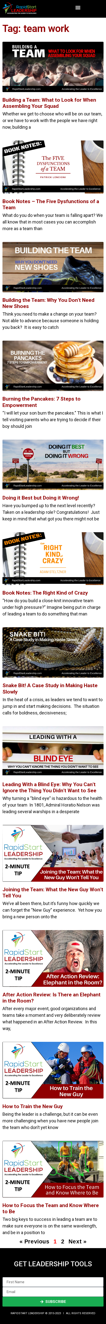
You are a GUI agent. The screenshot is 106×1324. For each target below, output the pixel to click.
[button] (78, 7)
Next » (78, 1241)
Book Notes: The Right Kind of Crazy (45, 593)
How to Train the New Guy (32, 1106)
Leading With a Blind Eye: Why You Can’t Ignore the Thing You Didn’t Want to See (49, 787)
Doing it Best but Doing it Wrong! (40, 498)
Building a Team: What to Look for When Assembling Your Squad (49, 103)
